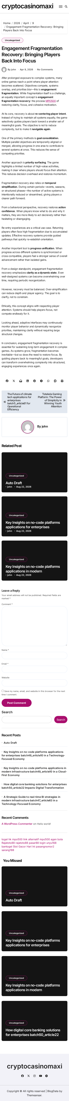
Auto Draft (14, 483)
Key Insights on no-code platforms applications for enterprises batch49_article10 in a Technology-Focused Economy (33, 755)
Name (5, 650)
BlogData (52, 1091)
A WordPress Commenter (17, 823)
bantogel (7, 846)
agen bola (57, 839)
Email (5, 664)
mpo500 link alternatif (25, 839)
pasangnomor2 (45, 846)
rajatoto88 (22, 842)
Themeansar (34, 1095)
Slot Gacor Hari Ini (24, 846)
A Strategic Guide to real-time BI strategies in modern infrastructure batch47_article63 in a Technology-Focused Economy (31, 800)
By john (12, 69)
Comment (7, 604)
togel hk (6, 839)
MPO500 (51, 101)
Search (7, 712)
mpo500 (45, 839)
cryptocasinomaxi (27, 6)
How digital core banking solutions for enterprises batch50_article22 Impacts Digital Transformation (33, 1034)
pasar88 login (37, 842)
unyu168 (51, 842)
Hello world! (44, 823)
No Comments (45, 69)
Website (5, 677)
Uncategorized (12, 40)
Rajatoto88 (8, 842)
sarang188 (8, 850)
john (45, 426)
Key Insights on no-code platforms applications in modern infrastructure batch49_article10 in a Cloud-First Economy (34, 771)
